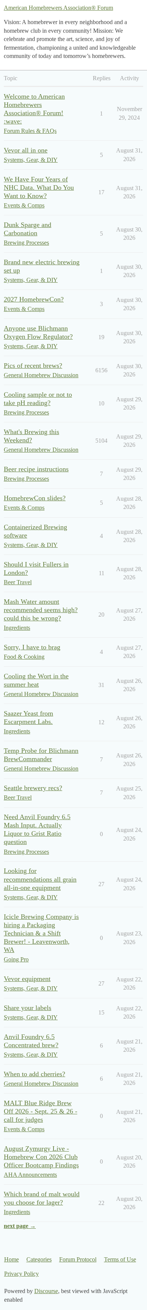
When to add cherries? (34, 1074)
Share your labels (27, 1007)
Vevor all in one (25, 150)
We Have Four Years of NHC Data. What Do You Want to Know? (39, 187)
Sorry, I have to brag (32, 647)
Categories (39, 1259)
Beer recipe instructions (36, 469)
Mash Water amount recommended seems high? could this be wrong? (41, 610)
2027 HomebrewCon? (34, 299)
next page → (20, 1226)
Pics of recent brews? (33, 365)
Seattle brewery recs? (33, 788)
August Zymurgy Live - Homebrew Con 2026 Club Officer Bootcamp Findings (41, 1157)
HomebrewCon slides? (35, 498)
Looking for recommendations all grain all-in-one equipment (40, 879)
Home (11, 1259)
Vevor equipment (27, 978)
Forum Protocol (77, 1259)
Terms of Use (120, 1259)
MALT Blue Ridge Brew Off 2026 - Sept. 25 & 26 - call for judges (40, 1111)
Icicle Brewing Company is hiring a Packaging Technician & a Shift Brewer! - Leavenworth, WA (41, 933)
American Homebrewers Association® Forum (58, 8)
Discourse (46, 1291)
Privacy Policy (21, 1273)
